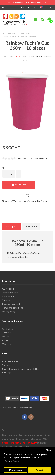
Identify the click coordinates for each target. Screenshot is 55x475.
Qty (3, 168)
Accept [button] (39, 470)
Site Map (6, 372)
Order (5, 340)
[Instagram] (31, 417)
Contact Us (7, 329)
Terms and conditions (12, 307)
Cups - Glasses (24, 33)
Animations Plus (10, 292)
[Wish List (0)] (29, 7)
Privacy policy (8, 311)
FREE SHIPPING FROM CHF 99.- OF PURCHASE (27, 2)
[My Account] (22, 7)
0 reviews (23, 158)
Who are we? (8, 296)
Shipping (6, 300)
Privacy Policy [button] (12, 461)
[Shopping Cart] (34, 7)
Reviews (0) (31, 226)
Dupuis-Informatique (22, 407)
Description (11, 226)
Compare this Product (37, 201)
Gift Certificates (10, 361)
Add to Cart (20, 184)
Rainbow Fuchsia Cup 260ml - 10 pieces (20, 36)
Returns (6, 336)
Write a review (39, 158)
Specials (6, 365)
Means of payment (11, 304)
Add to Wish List (13, 201)
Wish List (6, 344)
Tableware (11, 33)
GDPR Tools (8, 288)
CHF (50, 7)
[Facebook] (24, 417)
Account (6, 332)
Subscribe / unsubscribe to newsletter (20, 369)
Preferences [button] (15, 470)
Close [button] (48, 450)
